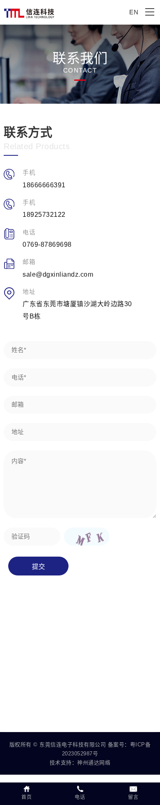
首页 (26, 797)
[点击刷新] (86, 536)
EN (133, 12)
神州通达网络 (93, 763)
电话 (80, 797)
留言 (133, 797)
